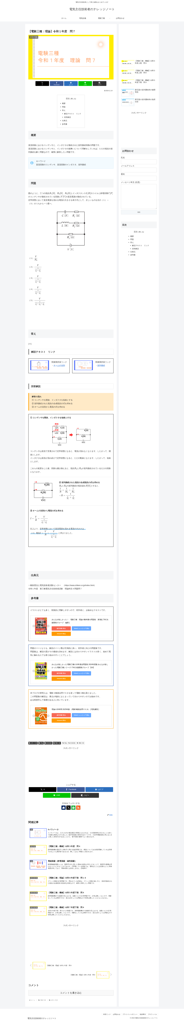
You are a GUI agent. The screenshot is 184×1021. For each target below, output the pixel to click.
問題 (63, 107)
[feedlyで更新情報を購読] (73, 807)
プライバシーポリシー (130, 1014)
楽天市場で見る (61, 628)
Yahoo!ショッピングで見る (81, 628)
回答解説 (67, 117)
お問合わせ (116, 1014)
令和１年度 (34, 743)
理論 (42, 743)
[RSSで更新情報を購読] (78, 807)
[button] (99, 83)
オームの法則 (59, 365)
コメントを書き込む (71, 992)
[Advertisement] (71, 765)
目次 (68, 99)
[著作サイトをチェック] (63, 807)
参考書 (64, 124)
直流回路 (49, 743)
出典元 (64, 121)
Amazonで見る (61, 634)
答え (63, 110)
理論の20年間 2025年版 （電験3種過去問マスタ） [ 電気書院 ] (75, 709)
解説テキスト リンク (72, 114)
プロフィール (152, 1014)
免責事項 (143, 1014)
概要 (63, 103)
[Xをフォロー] (68, 807)
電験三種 (57, 743)
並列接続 (101, 365)
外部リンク (107, 1014)
